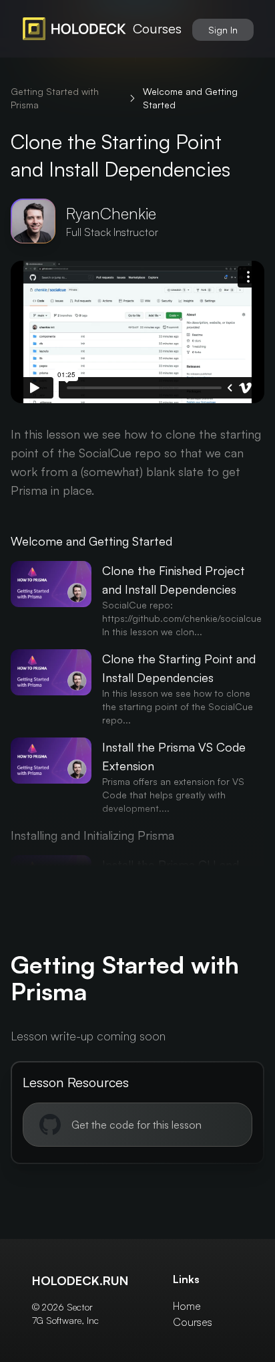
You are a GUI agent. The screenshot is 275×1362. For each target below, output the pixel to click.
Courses (157, 28)
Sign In (223, 29)
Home (187, 1306)
